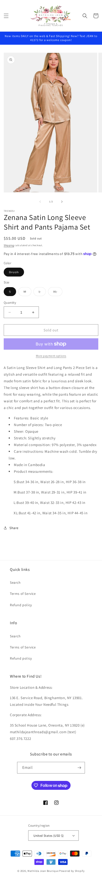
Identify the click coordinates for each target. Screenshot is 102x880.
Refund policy (21, 605)
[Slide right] (61, 201)
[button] (6, 15)
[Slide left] (40, 201)
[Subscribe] (79, 767)
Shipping (9, 245)
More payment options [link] (51, 356)
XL (57, 292)
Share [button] (14, 528)
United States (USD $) (48, 836)
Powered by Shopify (72, 871)
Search (15, 582)
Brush (16, 273)
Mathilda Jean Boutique (42, 871)
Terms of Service (23, 593)
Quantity (10, 302)
